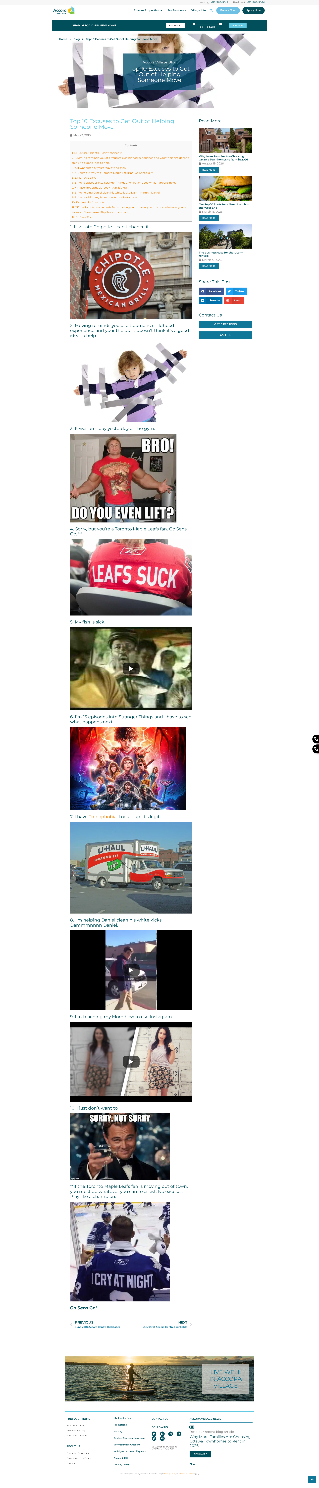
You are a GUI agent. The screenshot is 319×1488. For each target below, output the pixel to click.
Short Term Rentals (76, 1435)
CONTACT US (160, 1418)
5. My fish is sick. (84, 177)
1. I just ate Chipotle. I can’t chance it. (97, 152)
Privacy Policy (122, 1464)
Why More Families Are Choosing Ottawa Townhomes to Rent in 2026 (223, 158)
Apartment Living (75, 1425)
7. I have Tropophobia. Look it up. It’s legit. (100, 187)
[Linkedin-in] (179, 1434)
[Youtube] (162, 1438)
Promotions (120, 1425)
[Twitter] (154, 1434)
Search (238, 25)
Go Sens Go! (81, 217)
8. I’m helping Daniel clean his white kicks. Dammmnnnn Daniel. (116, 192)
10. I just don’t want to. (89, 202)
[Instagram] (170, 1434)
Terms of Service (187, 1474)
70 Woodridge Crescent (127, 1444)
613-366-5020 (256, 2)
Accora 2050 (121, 1458)
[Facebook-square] (162, 1434)
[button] (148, 10)
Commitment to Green (78, 1458)
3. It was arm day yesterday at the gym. (99, 167)
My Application (122, 1418)
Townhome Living (76, 1430)
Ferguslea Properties (77, 1453)
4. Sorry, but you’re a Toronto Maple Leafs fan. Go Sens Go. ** (112, 172)
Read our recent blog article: (212, 1432)
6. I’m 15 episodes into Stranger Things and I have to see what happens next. (124, 182)
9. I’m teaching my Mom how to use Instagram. (104, 197)
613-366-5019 (219, 2)
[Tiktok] (154, 1438)
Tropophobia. (103, 816)
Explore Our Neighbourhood (129, 1438)
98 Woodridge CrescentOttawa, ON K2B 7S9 (164, 1447)
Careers (70, 1463)
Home (63, 39)
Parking (118, 1431)
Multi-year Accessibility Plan (130, 1451)
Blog (76, 39)
